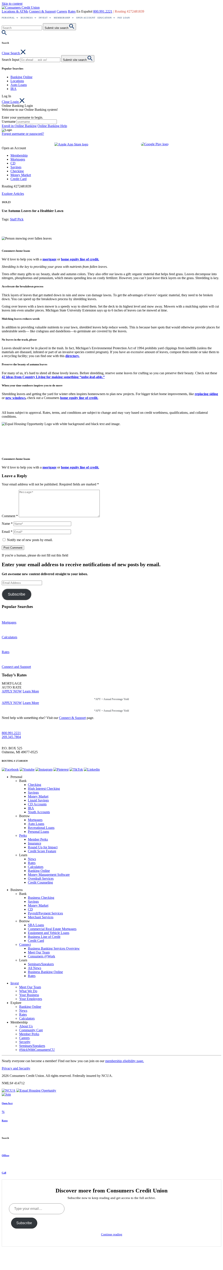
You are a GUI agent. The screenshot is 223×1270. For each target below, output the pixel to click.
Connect (25, 944)
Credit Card (18, 179)
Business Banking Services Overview (54, 948)
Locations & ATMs (15, 11)
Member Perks (38, 839)
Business (27, 18)
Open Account (85, 18)
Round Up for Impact (42, 847)
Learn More (31, 691)
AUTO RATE (12, 687)
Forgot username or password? (23, 134)
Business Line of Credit (44, 937)
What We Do (28, 991)
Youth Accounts (39, 812)
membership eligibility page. (124, 1061)
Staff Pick (17, 219)
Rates (72, 11)
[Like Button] (5, 230)
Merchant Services (40, 917)
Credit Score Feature (42, 851)
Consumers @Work (41, 956)
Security (24, 1042)
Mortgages (17, 159)
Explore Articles (13, 193)
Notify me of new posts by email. (30, 540)
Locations (17, 81)
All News (34, 968)
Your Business (29, 995)
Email (7, 531)
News (32, 859)
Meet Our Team (39, 952)
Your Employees (30, 999)
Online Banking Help (52, 126)
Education (105, 18)
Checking (17, 171)
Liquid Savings (38, 800)
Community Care (31, 1030)
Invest (43, 18)
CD (12, 163)
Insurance (34, 843)
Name (7, 523)
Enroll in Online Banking (19, 126)
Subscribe (16, 594)
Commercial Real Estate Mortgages (52, 929)
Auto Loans (18, 85)
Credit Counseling (40, 882)
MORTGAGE (12, 683)
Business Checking (41, 897)
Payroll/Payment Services (45, 913)
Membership (62, 18)
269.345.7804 (11, 737)
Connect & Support (42, 11)
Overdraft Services (41, 878)
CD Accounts (37, 804)
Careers (62, 11)
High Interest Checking (44, 788)
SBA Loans (36, 925)
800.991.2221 (102, 11)
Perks (23, 835)
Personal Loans (38, 831)
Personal (8, 18)
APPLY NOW (12, 691)
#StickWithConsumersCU (37, 1049)
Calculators (35, 867)
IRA (13, 89)
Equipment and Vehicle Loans (48, 933)
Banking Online (21, 77)
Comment (10, 516)
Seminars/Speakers (41, 964)
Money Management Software (49, 874)
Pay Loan (124, 18)
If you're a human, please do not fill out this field (35, 555)
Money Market (20, 175)
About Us (26, 1026)
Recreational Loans (41, 828)
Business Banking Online (45, 972)
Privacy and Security (16, 1068)
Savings (15, 167)
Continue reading (111, 1234)
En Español (84, 11)
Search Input (10, 59)
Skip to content (12, 3)
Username (9, 121)
